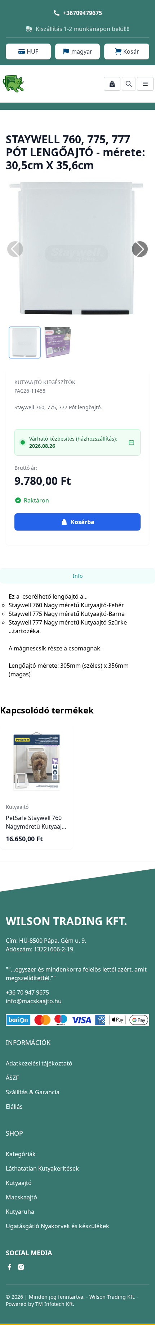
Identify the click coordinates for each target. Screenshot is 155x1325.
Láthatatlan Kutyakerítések (42, 1168)
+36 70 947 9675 (27, 992)
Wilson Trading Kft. (66, 921)
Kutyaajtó (19, 1183)
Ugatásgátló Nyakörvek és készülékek (57, 1226)
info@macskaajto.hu (34, 1001)
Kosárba (82, 522)
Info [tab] (78, 575)
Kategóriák (21, 1154)
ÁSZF (12, 1078)
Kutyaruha (20, 1212)
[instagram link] (21, 1267)
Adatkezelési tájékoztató (39, 1063)
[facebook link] (9, 1267)
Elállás (14, 1106)
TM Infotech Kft (54, 1304)
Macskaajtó (21, 1197)
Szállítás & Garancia (32, 1092)
